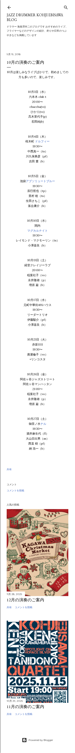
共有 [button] (9, 469)
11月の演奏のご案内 (25, 706)
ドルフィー (42, 141)
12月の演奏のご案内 (25, 600)
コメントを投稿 (15, 490)
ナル (43, 424)
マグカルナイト (37, 230)
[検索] (65, 6)
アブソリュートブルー (40, 181)
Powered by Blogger (41, 740)
